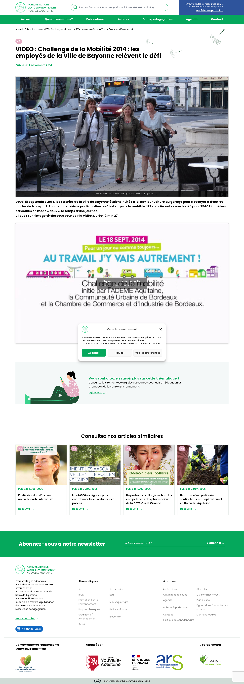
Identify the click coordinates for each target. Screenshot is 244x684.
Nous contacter (25, 618)
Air (40, 29)
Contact (217, 19)
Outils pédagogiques (157, 19)
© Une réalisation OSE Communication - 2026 (126, 681)
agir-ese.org (97, 392)
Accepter (94, 352)
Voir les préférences (148, 352)
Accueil (26, 19)
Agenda (192, 19)
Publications (95, 19)
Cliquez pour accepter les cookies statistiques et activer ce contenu (122, 283)
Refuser (119, 352)
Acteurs (123, 19)
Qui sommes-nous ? (59, 19)
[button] (160, 329)
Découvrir (24, 509)
